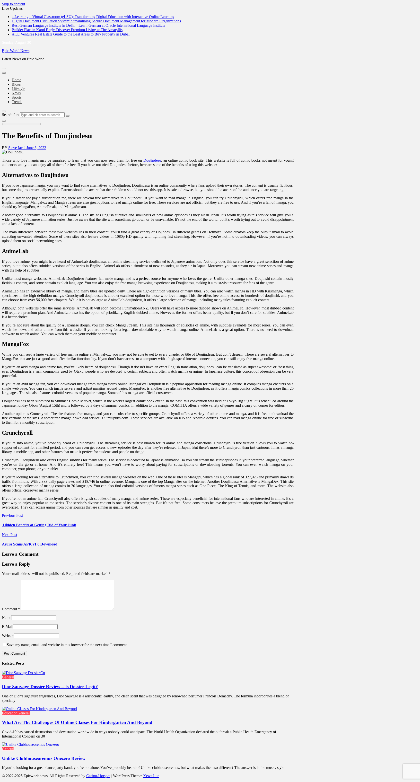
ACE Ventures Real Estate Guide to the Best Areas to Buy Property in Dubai (71, 34)
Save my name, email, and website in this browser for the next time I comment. (67, 645)
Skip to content (13, 4)
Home (16, 80)
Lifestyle (18, 89)
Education (10, 713)
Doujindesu (152, 160)
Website (8, 635)
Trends (17, 102)
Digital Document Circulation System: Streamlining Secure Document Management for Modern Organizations (96, 21)
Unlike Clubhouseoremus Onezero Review (44, 758)
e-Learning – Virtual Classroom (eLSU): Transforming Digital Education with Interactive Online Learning (93, 17)
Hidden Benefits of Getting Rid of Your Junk (39, 525)
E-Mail (7, 626)
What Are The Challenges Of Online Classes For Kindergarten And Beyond (77, 722)
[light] (4, 121)
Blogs (16, 84)
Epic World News (15, 51)
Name (6, 617)
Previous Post (12, 515)
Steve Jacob (17, 148)
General (8, 677)
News (16, 93)
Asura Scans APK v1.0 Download (29, 544)
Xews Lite (151, 776)
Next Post (9, 535)
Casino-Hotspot (98, 776)
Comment (11, 609)
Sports (16, 97)
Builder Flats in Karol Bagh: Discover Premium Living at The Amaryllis (67, 30)
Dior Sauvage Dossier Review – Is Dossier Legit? (50, 686)
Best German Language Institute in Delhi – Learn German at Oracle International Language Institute (88, 25)
